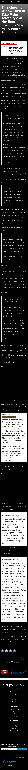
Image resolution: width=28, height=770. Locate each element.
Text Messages (14, 716)
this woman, (21, 100)
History (14, 701)
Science (14, 699)
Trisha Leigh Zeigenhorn (9, 32)
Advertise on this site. (9, 765)
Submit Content (14, 735)
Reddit (17, 400)
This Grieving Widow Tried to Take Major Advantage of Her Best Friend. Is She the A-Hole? (16, 50)
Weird (14, 694)
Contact (14, 728)
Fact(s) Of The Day (14, 709)
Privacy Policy (14, 730)
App (14, 713)
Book (14, 711)
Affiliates (14, 737)
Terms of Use (14, 733)
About (14, 723)
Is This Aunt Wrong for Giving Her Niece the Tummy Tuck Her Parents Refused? (18, 672)
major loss (4, 64)
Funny (14, 697)
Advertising (14, 726)
